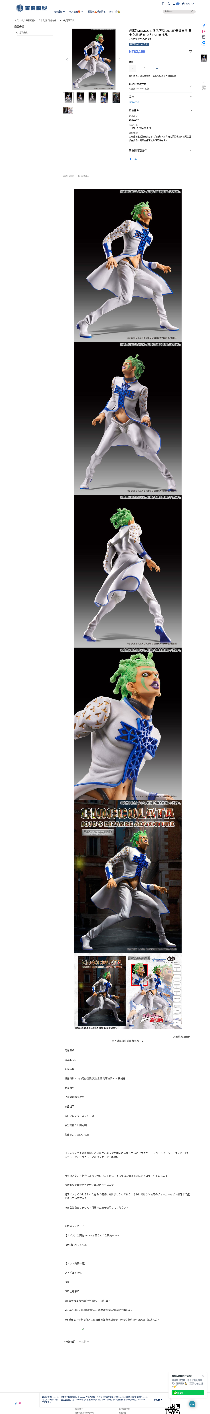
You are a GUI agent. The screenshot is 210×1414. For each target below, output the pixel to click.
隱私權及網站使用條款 (84, 1413)
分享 (134, 159)
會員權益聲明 (124, 1409)
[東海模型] (31, 8)
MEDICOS (134, 102)
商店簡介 (79, 1409)
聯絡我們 (122, 1413)
